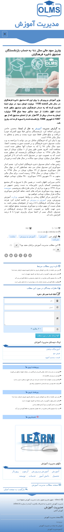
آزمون (25, 471)
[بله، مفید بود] (16, 245)
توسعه (22, 476)
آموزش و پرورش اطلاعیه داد (51, 375)
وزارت (14, 197)
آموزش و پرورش (38, 200)
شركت (56, 239)
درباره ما (59, 522)
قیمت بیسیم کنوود (52, 357)
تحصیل (55, 476)
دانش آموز (44, 476)
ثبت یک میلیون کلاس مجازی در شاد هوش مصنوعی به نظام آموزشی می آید (37, 278)
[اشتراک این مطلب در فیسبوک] (25, 255)
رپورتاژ (15, 471)
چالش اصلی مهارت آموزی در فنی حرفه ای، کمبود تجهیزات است (41, 274)
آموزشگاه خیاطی (53, 349)
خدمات (32, 476)
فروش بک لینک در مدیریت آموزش (50, 525)
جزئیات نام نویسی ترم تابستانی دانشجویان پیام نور (44, 383)
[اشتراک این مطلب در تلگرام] (30, 255)
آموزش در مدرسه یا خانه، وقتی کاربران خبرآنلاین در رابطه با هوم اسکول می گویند (35, 371)
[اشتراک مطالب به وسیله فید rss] (6, 255)
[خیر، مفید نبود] (58, 249)
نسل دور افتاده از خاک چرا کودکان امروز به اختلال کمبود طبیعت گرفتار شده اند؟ (36, 270)
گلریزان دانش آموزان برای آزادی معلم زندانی (46, 404)
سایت (12, 236)
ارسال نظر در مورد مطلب (47, 336)
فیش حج (56, 353)
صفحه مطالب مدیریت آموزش (45, 485)
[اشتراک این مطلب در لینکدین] (11, 255)
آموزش (38, 128)
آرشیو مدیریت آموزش (54, 529)
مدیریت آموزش (37, 23)
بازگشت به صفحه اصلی (14, 489)
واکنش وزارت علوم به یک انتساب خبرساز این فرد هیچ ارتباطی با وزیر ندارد (37, 379)
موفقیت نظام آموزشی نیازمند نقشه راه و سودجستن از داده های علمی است (37, 281)
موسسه (7, 188)
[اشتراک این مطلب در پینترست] (16, 255)
